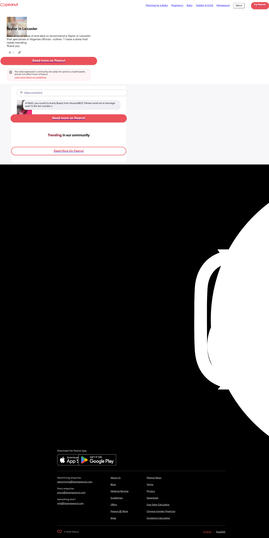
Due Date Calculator (158, 505)
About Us (116, 478)
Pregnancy (177, 5)
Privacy (151, 491)
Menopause (223, 5)
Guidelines (117, 498)
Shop (113, 518)
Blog (113, 485)
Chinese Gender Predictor (161, 512)
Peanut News (154, 478)
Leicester (21, 20)
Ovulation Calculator (158, 518)
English (207, 532)
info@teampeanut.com (70, 504)
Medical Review (119, 491)
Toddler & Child (204, 5)
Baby (190, 5)
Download (152, 498)
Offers (114, 505)
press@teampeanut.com (71, 493)
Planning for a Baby (157, 5)
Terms (150, 485)
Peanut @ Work (119, 512)
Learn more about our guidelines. (31, 78)
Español (220, 532)
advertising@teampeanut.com (74, 482)
